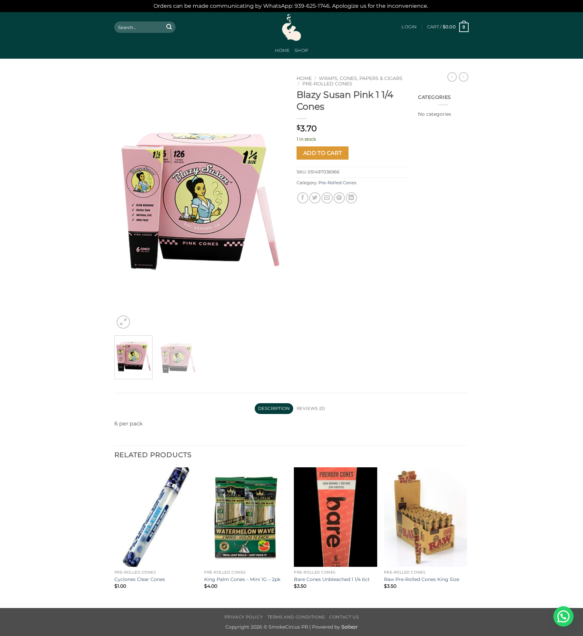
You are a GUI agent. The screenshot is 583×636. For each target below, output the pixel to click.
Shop (301, 50)
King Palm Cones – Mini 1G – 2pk (242, 579)
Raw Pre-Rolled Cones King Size (421, 579)
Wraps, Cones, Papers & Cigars (360, 78)
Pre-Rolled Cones (327, 83)
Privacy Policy (243, 616)
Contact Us (344, 616)
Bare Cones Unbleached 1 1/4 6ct (332, 579)
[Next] (275, 201)
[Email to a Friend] (327, 197)
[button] (409, 27)
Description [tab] (274, 408)
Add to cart (322, 153)
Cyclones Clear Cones (139, 579)
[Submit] (169, 27)
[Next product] (452, 77)
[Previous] (126, 201)
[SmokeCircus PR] (291, 27)
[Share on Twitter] (315, 197)
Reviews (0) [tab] (311, 408)
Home (282, 50)
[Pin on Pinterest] (339, 197)
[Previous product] (463, 77)
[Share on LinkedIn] (351, 197)
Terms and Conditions (296, 616)
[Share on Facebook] (302, 197)
